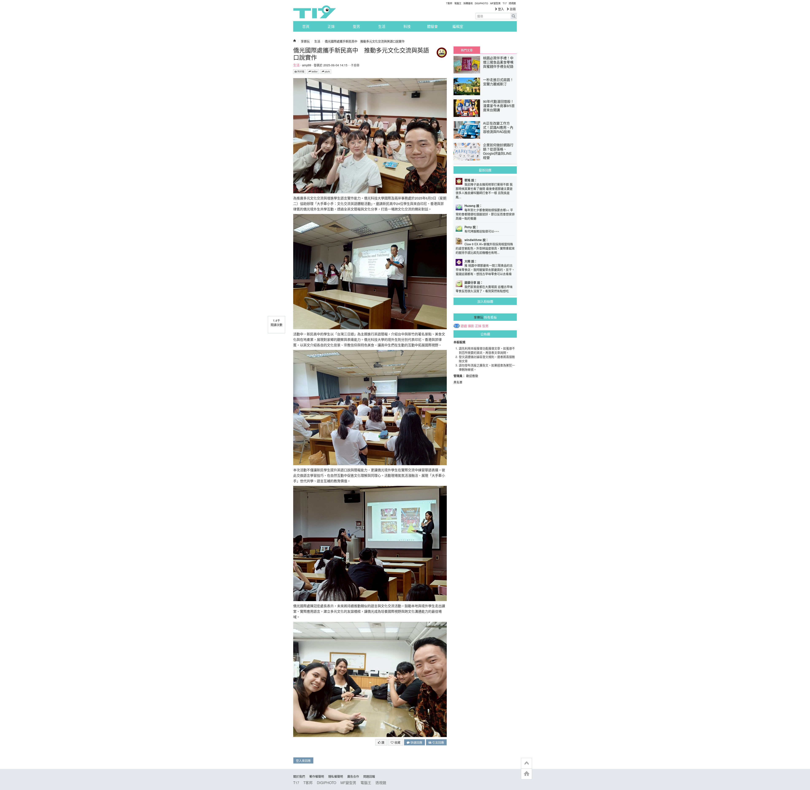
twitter (314, 71)
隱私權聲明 (335, 776)
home (526, 774)
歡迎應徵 (472, 376)
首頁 (305, 26)
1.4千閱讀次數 (276, 322)
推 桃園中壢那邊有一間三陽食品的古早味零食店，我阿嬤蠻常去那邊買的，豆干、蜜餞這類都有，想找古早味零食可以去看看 (485, 269)
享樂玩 (305, 41)
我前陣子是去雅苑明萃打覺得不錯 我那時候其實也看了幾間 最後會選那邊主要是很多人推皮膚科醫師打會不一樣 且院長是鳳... (484, 190)
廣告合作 (353, 776)
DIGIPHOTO (481, 3)
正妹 (331, 26)
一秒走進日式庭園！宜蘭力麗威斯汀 (498, 81)
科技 (407, 26)
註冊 (512, 9)
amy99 (306, 65)
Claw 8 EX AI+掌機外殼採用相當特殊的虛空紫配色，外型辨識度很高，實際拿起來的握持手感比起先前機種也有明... (485, 248)
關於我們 (299, 776)
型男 (356, 26)
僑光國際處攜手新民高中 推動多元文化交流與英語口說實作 (365, 41)
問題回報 (369, 776)
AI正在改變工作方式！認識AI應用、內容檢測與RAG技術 (498, 127)
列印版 (300, 71)
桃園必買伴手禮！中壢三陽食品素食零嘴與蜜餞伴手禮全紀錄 (498, 62)
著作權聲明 (316, 776)
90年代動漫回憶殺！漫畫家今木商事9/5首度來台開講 (499, 105)
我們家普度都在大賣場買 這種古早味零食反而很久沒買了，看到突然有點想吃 (484, 289)
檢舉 (356, 65)
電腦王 (457, 3)
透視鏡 (512, 3)
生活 (381, 26)
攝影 (471, 326)
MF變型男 (495, 3)
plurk (327, 71)
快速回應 (416, 742)
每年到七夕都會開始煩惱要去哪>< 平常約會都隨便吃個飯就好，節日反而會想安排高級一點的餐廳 (485, 214)
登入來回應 (303, 760)
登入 (500, 9)
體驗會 (432, 26)
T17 (314, 11)
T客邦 (449, 3)
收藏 (397, 742)
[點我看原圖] (370, 135)
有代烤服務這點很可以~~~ (481, 231)
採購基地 (468, 3)
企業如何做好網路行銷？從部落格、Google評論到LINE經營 (498, 151)
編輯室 (457, 26)
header (526, 763)
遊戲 (464, 326)
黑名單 (458, 382)
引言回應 (437, 742)
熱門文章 (467, 50)
